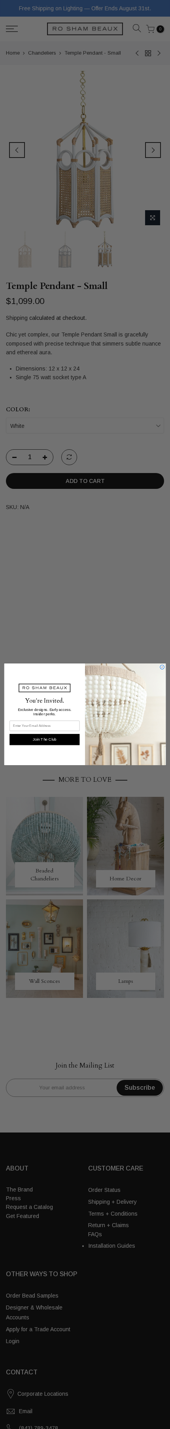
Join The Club (44, 739)
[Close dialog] (162, 667)
